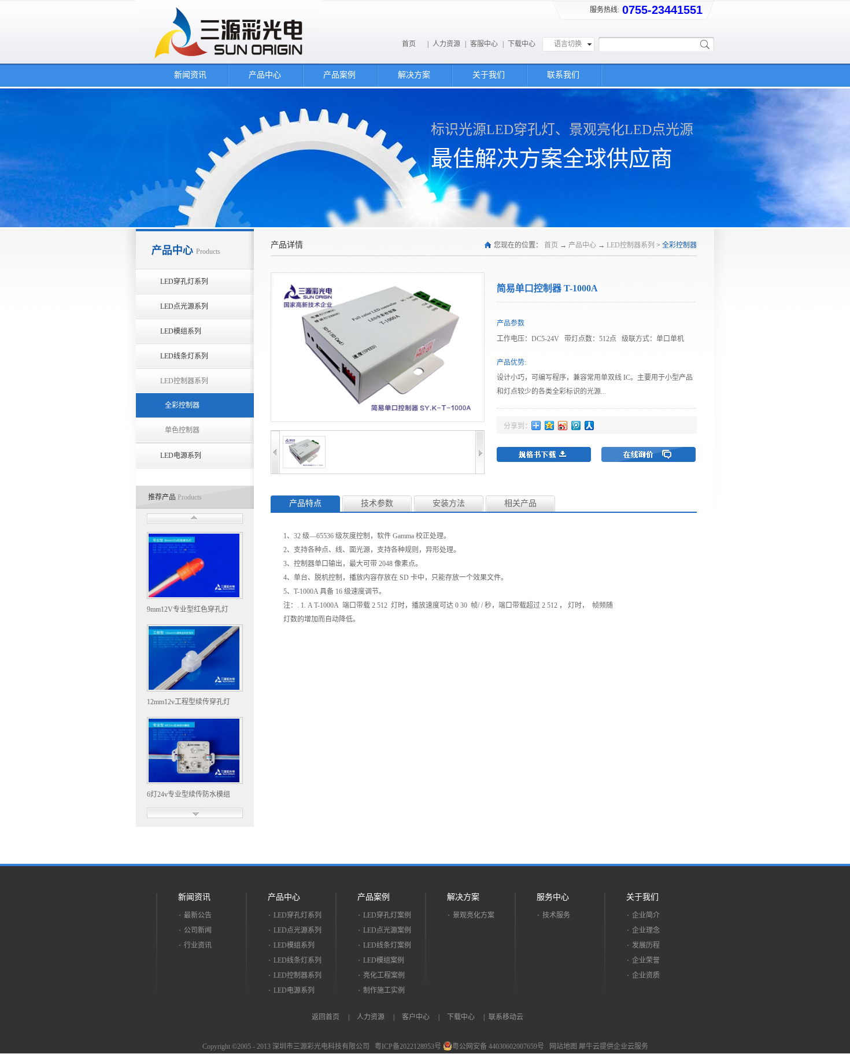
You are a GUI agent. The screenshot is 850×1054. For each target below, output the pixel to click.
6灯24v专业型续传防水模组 (188, 794)
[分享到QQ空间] (550, 425)
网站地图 (561, 1046)
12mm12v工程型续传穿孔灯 (188, 702)
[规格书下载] (544, 454)
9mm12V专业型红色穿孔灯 (187, 609)
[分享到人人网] (589, 425)
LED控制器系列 (631, 245)
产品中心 (582, 245)
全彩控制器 (679, 245)
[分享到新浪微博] (563, 425)
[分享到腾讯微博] (576, 425)
